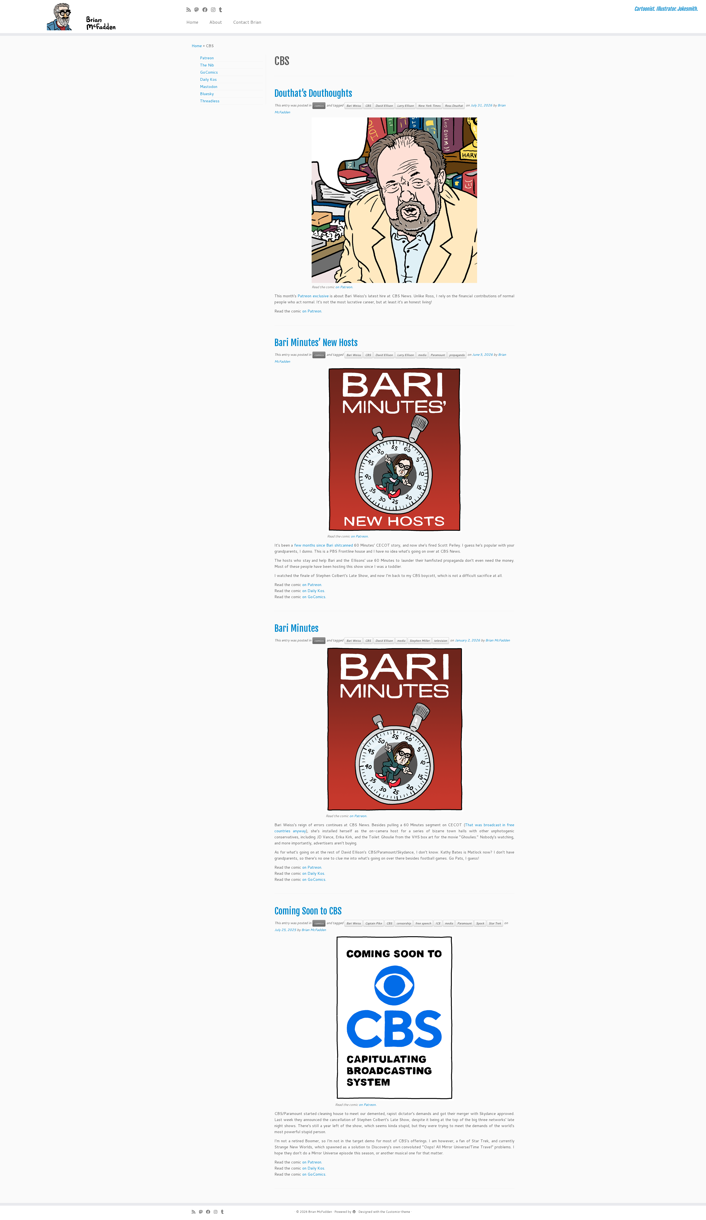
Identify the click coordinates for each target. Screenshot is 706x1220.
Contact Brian (247, 22)
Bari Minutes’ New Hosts (316, 342)
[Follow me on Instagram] (215, 9)
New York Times (429, 106)
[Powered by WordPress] (354, 1211)
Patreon (207, 58)
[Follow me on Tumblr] (222, 9)
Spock (480, 923)
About (215, 22)
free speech (423, 923)
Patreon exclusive (313, 296)
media (422, 355)
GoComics (209, 72)
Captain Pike (373, 923)
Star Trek (495, 923)
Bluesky (207, 94)
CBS (368, 106)
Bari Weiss (353, 106)
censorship (404, 923)
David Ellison (384, 106)
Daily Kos (208, 79)
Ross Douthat (454, 106)
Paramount (437, 355)
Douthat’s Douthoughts (313, 93)
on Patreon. (344, 287)
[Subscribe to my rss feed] (190, 9)
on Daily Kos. (313, 590)
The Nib (207, 65)
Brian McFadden (497, 640)
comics (318, 106)
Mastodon (208, 86)
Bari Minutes (296, 628)
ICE (437, 923)
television (440, 641)
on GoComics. (314, 597)
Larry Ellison (405, 106)
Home (192, 22)
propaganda (456, 355)
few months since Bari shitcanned (323, 545)
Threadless (210, 101)
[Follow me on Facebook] (206, 9)
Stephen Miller (420, 641)
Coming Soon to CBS (308, 911)
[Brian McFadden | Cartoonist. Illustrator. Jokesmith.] (81, 16)
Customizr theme (398, 1212)
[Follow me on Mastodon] (198, 9)
